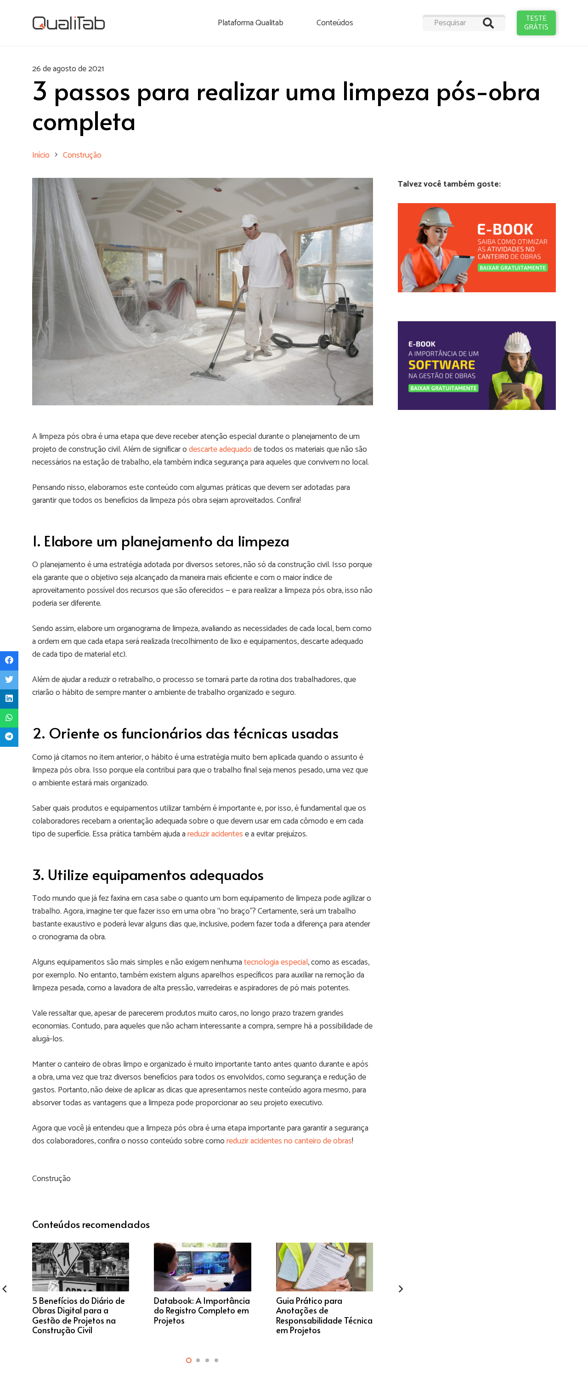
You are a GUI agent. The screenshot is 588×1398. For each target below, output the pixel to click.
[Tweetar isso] (9, 680)
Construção (51, 1179)
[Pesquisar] (488, 23)
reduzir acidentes (215, 834)
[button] (188, 1360)
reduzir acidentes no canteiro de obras (289, 1141)
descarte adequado (220, 449)
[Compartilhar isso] (9, 661)
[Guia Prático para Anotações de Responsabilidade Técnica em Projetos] (324, 1289)
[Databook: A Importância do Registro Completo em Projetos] (202, 1289)
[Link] (68, 23)
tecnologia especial (276, 962)
